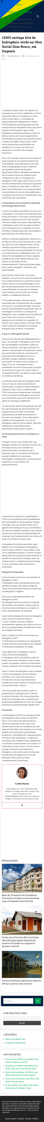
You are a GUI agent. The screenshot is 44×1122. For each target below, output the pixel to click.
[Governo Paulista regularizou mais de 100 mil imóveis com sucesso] (22, 964)
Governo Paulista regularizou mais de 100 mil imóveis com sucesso (21, 982)
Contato (20, 1119)
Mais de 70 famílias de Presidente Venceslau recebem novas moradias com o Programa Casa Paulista (20, 898)
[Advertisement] (22, 86)
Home (18, 4)
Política (35, 1119)
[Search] (38, 1001)
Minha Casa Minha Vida (15, 1039)
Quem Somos (10, 1119)
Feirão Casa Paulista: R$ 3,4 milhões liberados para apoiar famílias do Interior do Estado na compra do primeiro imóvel (20, 942)
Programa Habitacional (18, 11)
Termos (28, 1119)
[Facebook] (22, 805)
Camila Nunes (14, 56)
